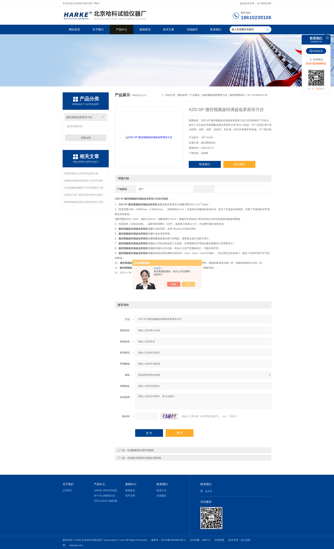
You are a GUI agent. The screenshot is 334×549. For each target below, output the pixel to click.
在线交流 (318, 51)
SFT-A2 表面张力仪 (104, 495)
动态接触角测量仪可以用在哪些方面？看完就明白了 (85, 187)
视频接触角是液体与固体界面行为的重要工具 (85, 202)
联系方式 (161, 490)
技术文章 (168, 29)
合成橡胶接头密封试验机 (140, 450)
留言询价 (239, 164)
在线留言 (192, 29)
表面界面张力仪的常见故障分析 (81, 173)
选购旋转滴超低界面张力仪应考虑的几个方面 (85, 180)
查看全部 (86, 137)
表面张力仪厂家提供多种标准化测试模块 (85, 194)
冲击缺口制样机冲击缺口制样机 (144, 457)
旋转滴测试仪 (75, 126)
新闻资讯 (145, 29)
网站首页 (74, 29)
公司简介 (67, 490)
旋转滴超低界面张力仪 (79, 117)
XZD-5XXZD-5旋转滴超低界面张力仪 (107, 500)
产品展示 (195, 95)
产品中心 (121, 29)
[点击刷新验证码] (169, 416)
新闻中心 (130, 484)
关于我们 (98, 29)
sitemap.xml (75, 545)
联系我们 (215, 29)
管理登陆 (219, 540)
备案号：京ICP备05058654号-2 (168, 540)
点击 (102, 117)
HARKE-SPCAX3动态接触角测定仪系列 (107, 490)
